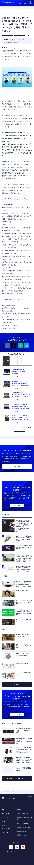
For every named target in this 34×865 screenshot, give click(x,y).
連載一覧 (17, 684)
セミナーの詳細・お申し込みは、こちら (15, 199)
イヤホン (13, 358)
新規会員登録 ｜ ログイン (30, 3)
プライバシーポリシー (22, 813)
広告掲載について (21, 831)
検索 (20, 3)
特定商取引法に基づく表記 (24, 827)
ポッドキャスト (6, 828)
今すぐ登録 (17, 466)
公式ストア (5, 832)
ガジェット (5, 817)
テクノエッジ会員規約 (22, 823)
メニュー (25, 3)
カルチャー (5, 825)
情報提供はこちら (21, 835)
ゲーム (4, 821)
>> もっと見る (26, 427)
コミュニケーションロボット (20, 361)
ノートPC (6, 361)
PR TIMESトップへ (8, 328)
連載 (3, 809)
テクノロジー (5, 813)
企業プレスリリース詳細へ (11, 325)
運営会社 (19, 809)
